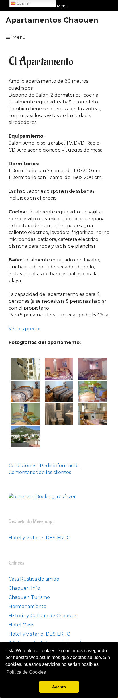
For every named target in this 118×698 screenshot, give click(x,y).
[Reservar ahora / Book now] (42, 496)
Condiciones (22, 465)
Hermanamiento (27, 606)
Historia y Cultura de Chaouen (43, 615)
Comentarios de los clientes (40, 472)
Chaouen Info (24, 588)
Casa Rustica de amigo (34, 579)
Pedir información (60, 465)
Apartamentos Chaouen (52, 20)
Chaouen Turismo (29, 597)
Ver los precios (25, 328)
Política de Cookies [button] (26, 672)
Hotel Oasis (21, 625)
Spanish (23, 3)
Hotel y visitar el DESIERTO (40, 537)
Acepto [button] (59, 687)
